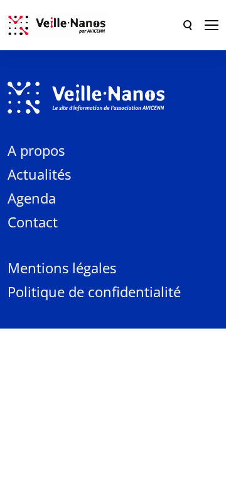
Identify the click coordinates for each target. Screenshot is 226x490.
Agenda (32, 197)
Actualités (39, 174)
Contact (33, 221)
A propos (36, 150)
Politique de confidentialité (94, 291)
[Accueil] (57, 25)
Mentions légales (62, 267)
